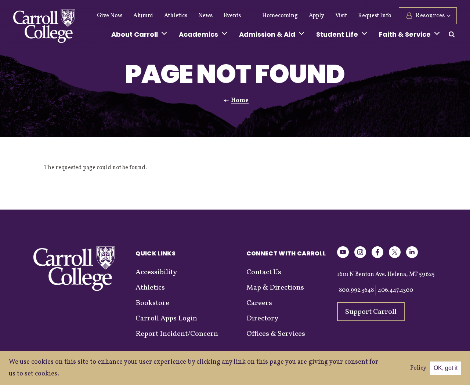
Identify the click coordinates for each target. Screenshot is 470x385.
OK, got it (446, 368)
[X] (395, 256)
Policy (418, 368)
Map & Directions (275, 288)
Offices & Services (275, 334)
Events (232, 16)
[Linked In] (412, 256)
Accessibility (156, 272)
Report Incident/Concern (176, 334)
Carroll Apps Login (166, 318)
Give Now (109, 16)
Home (240, 101)
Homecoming (280, 16)
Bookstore (152, 303)
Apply (316, 16)
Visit (341, 16)
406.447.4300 (395, 290)
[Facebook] (377, 256)
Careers (259, 303)
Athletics (175, 16)
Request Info (374, 16)
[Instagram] (360, 256)
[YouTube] (343, 256)
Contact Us (263, 272)
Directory (262, 318)
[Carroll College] (44, 28)
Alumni (143, 16)
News (205, 16)
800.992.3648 (356, 290)
